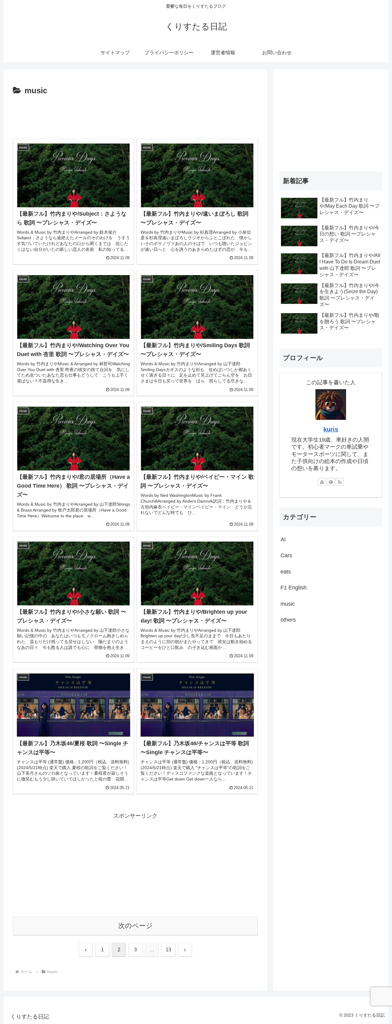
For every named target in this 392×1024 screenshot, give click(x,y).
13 (168, 949)
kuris (330, 429)
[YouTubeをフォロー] (322, 482)
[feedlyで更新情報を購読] (331, 482)
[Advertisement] (135, 114)
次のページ (135, 926)
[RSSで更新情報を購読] (340, 482)
